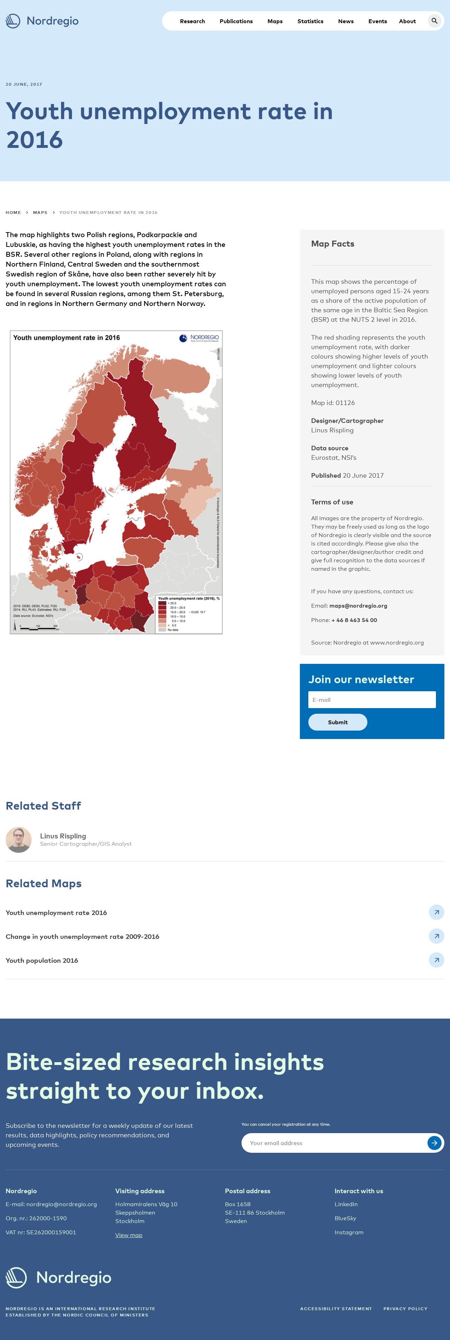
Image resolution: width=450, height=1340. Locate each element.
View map (128, 1235)
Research (192, 21)
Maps (275, 21)
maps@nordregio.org (358, 605)
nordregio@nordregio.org (61, 1204)
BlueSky (345, 1218)
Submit (338, 722)
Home (13, 212)
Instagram (349, 1232)
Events (377, 21)
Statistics (310, 21)
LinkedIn (346, 1204)
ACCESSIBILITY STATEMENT (336, 1308)
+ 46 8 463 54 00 (354, 619)
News (346, 21)
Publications (236, 21)
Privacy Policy (406, 1308)
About (407, 21)
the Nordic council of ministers (100, 1315)
